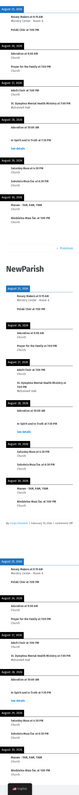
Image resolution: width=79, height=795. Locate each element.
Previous (66, 248)
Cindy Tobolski (19, 523)
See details (18, 148)
